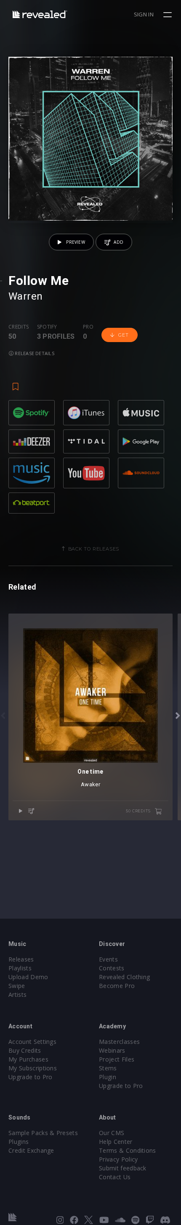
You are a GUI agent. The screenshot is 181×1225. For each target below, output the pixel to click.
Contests (112, 968)
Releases (21, 959)
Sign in (144, 14)
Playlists (20, 968)
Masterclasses (119, 1042)
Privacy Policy (118, 1159)
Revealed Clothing (124, 977)
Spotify (47, 327)
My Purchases (28, 1059)
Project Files (116, 1059)
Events (108, 959)
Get (123, 335)
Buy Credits (24, 1050)
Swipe (16, 986)
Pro (88, 327)
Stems (108, 1068)
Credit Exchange (31, 1150)
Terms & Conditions (127, 1150)
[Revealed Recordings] (40, 14)
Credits (18, 327)
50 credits (139, 811)
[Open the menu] (168, 15)
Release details (33, 353)
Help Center (116, 1142)
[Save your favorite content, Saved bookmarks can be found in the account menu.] (15, 382)
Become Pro (117, 986)
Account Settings (32, 1042)
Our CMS (111, 1133)
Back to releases (94, 549)
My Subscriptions (32, 1068)
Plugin (107, 1077)
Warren (25, 296)
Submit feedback (122, 1168)
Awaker (90, 784)
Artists (17, 994)
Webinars (112, 1050)
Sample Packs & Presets (43, 1133)
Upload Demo (28, 977)
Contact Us (114, 1177)
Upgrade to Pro (30, 1077)
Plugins (18, 1142)
